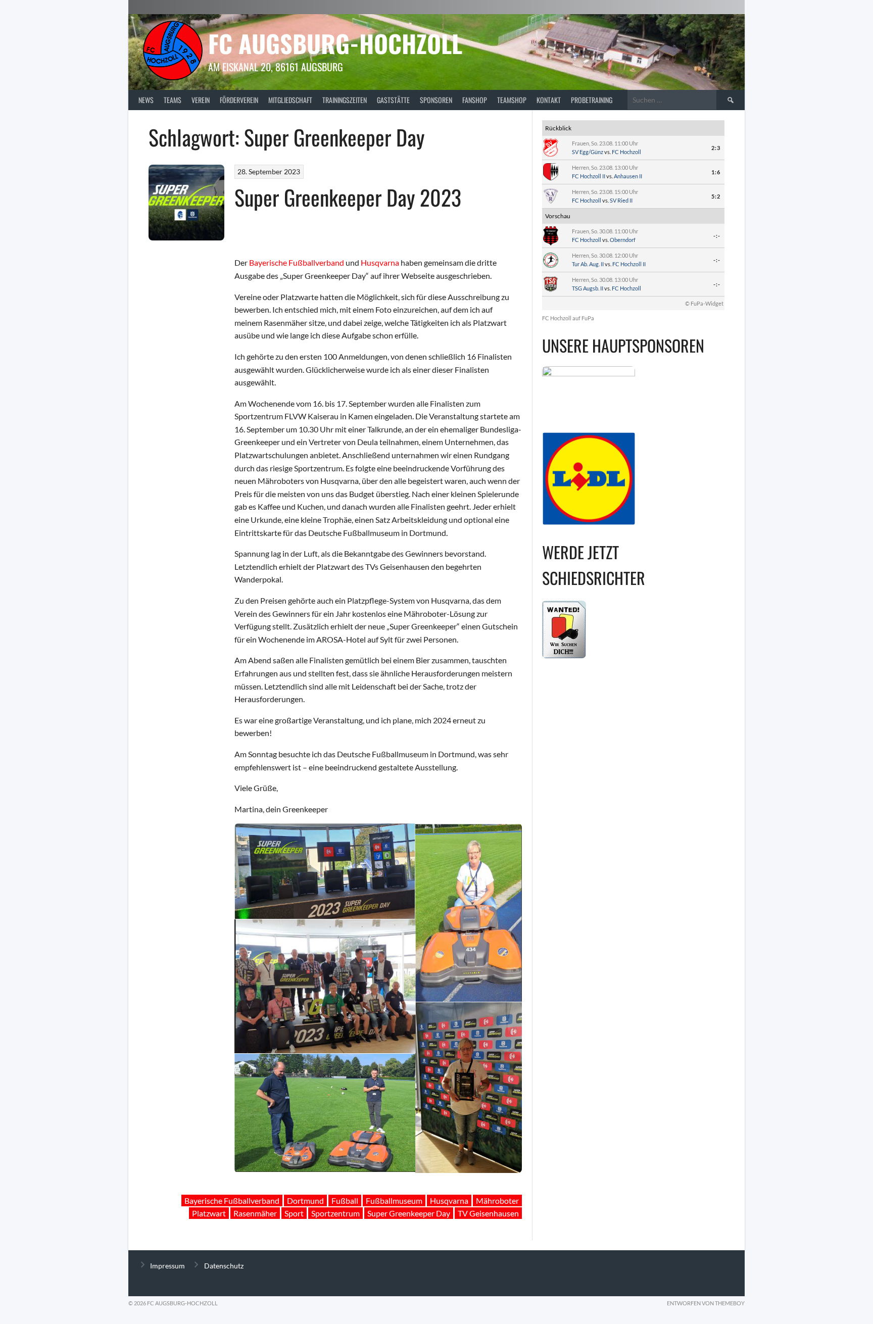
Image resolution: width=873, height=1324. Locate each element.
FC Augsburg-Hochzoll (335, 43)
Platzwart (209, 1213)
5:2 (715, 196)
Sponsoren (436, 99)
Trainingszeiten (344, 99)
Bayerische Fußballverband (296, 262)
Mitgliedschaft (290, 99)
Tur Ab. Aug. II (588, 264)
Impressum (167, 1265)
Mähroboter (497, 1200)
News (146, 99)
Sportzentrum (335, 1213)
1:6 (715, 172)
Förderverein (239, 99)
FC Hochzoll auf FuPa (568, 318)
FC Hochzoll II (588, 176)
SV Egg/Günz (587, 152)
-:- (716, 235)
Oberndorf (623, 239)
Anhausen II (628, 176)
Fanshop (474, 99)
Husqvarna (380, 262)
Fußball (344, 1200)
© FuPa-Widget (704, 303)
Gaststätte (393, 99)
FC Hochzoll (626, 152)
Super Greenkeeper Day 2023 (347, 197)
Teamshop (511, 99)
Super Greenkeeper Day (408, 1213)
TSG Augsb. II (587, 288)
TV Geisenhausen (488, 1213)
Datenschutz (224, 1265)
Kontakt (549, 99)
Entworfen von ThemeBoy (706, 1303)
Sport (294, 1213)
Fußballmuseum (394, 1200)
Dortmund (305, 1200)
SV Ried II (621, 200)
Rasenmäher (255, 1213)
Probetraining (591, 99)
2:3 (715, 147)
